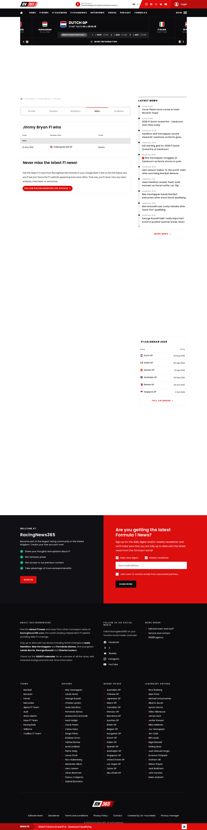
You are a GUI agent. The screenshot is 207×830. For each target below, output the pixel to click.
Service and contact (159, 633)
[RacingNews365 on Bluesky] (161, 4)
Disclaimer (53, 815)
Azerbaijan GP (114, 751)
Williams (27, 729)
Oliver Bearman (73, 773)
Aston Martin (30, 716)
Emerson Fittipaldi (158, 755)
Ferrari (26, 698)
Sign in (28, 579)
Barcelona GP (114, 716)
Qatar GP (112, 768)
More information (105, 41)
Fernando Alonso (66, 646)
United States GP (116, 759)
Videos (112, 12)
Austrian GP (113, 720)
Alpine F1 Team (31, 707)
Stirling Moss (155, 746)
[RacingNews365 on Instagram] (146, 4)
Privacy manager (170, 815)
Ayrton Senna (156, 707)
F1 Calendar (59, 12)
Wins (97, 111)
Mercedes (28, 703)
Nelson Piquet (156, 764)
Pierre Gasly (71, 751)
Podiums (119, 111)
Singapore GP (114, 755)
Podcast (125, 12)
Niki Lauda (154, 738)
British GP (112, 725)
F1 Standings (79, 12)
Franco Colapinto (74, 777)
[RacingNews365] (29, 4)
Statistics (75, 111)
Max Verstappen (41, 646)
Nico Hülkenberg (73, 759)
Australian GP (114, 690)
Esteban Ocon (72, 738)
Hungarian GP (114, 733)
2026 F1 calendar (45, 656)
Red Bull (27, 690)
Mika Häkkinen (156, 725)
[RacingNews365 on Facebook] (151, 4)
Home (32, 12)
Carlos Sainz (71, 729)
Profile (31, 111)
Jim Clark (153, 733)
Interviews (97, 12)
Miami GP (112, 703)
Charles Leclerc (68, 650)
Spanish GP (113, 746)
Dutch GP (112, 738)
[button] (45, 27)
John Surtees (155, 773)
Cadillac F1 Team (32, 733)
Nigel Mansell (155, 742)
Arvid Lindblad (72, 746)
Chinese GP (113, 694)
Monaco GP (113, 711)
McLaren (27, 694)
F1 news (43, 12)
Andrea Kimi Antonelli (76, 716)
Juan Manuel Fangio (159, 751)
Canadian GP (114, 707)
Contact (117, 815)
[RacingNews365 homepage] (21, 12)
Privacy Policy (100, 815)
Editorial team (35, 815)
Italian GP (112, 742)
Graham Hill (155, 759)
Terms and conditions (76, 815)
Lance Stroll (71, 755)
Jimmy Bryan (44, 98)
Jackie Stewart (156, 720)
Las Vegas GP (114, 764)
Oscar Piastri (71, 725)
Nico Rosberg (155, 690)
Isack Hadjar (71, 720)
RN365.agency (156, 637)
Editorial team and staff (161, 629)
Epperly (101, 147)
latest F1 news (37, 629)
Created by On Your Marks (141, 815)
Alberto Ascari (156, 703)
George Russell (44, 650)
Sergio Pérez (71, 733)
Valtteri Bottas (72, 742)
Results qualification (73, 35)
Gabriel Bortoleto (74, 781)
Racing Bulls (29, 725)
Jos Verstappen (157, 729)
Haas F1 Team (30, 720)
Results (54, 111)
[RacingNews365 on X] (156, 4)
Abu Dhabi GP (114, 773)
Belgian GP (112, 729)
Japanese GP (114, 698)
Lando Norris (27, 650)
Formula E (141, 12)
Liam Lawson (71, 768)
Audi (25, 711)
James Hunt (155, 716)
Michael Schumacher (160, 698)
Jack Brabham (156, 768)
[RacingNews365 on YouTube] (165, 4)
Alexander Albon (73, 764)
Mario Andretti (156, 777)
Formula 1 (30, 98)
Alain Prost (154, 694)
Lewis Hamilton (73, 707)
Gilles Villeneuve (157, 711)
